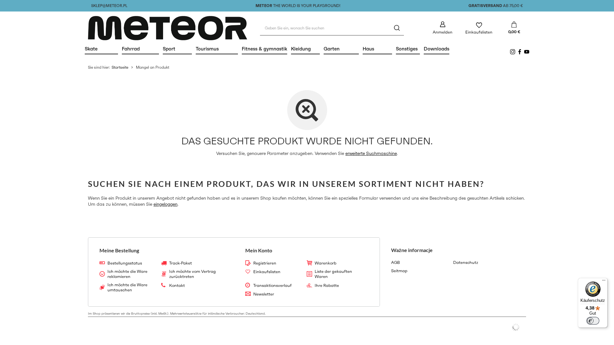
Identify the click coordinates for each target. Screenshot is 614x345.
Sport (177, 49)
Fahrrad (140, 49)
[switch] (592, 321)
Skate (101, 49)
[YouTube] (526, 51)
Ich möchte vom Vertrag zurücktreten (192, 274)
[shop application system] (516, 327)
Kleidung (305, 49)
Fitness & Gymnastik (264, 49)
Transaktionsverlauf (272, 285)
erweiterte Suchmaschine (371, 153)
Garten (341, 49)
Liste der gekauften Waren (333, 274)
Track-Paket (180, 263)
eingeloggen (165, 204)
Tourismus (217, 49)
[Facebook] (519, 51)
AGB (395, 262)
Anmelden (443, 32)
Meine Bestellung (119, 250)
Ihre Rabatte (327, 285)
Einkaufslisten (478, 32)
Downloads (436, 49)
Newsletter (263, 294)
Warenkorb (325, 263)
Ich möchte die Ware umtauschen (127, 287)
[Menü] (604, 282)
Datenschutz (465, 262)
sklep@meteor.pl (109, 5)
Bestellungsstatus (124, 263)
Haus (377, 49)
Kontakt (177, 285)
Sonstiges (407, 49)
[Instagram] (512, 51)
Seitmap (399, 270)
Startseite (120, 67)
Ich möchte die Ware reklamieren (127, 274)
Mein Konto (258, 250)
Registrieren (264, 263)
